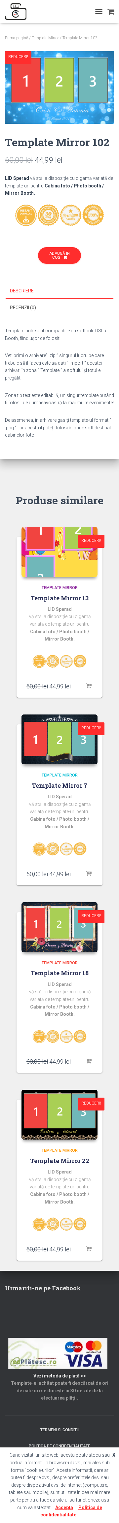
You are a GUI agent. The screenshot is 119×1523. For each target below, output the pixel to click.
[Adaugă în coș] (89, 686)
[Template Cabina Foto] (18, 11)
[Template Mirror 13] (59, 552)
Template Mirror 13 (59, 598)
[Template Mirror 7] (59, 739)
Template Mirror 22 (59, 1161)
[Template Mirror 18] (59, 927)
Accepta (64, 1507)
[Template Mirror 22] (59, 1115)
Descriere (22, 290)
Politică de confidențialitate (59, 1446)
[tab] (59, 291)
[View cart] (110, 11)
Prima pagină (16, 38)
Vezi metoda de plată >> (59, 1375)
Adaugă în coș (59, 255)
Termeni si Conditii (59, 1430)
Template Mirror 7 (59, 785)
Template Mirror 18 (59, 973)
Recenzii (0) (23, 307)
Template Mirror (45, 38)
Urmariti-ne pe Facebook (43, 1288)
